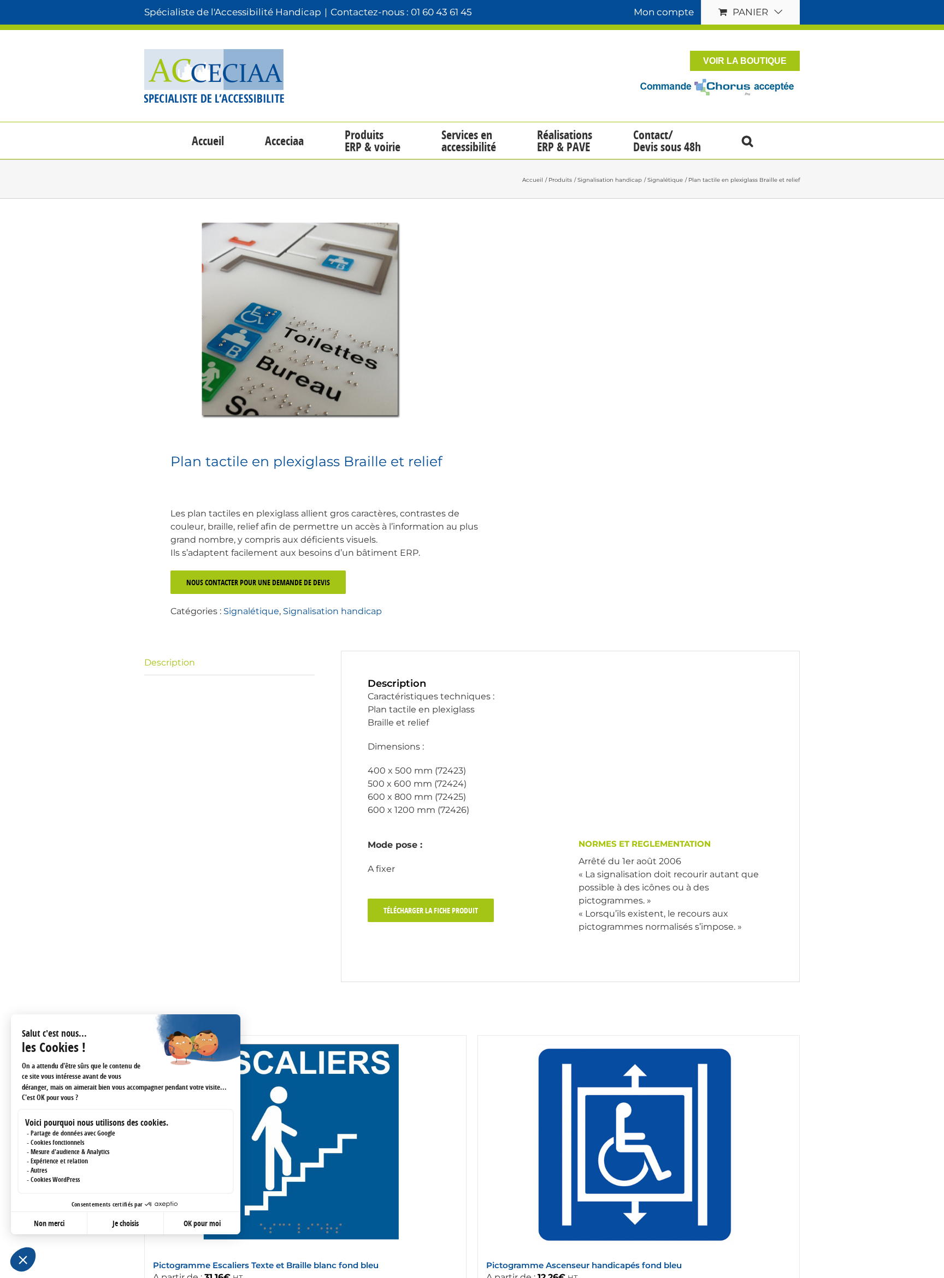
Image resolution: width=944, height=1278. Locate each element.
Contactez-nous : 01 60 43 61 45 (401, 12)
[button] (747, 140)
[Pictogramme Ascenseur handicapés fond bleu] (638, 1143)
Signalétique (251, 611)
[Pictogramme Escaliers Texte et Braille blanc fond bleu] (305, 1143)
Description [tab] (169, 662)
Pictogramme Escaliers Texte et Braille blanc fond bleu (266, 1265)
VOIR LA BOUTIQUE (745, 61)
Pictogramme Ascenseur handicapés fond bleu (584, 1265)
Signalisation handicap (332, 611)
